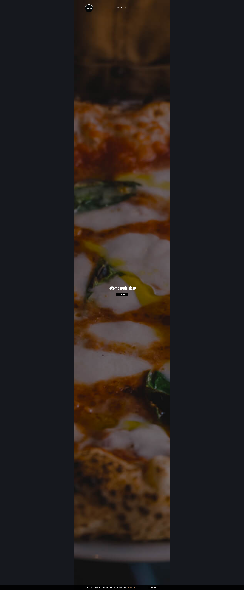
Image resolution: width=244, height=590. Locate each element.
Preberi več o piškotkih (132, 587)
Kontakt (126, 8)
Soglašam (153, 587)
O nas (118, 8)
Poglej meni (122, 295)
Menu (121, 8)
